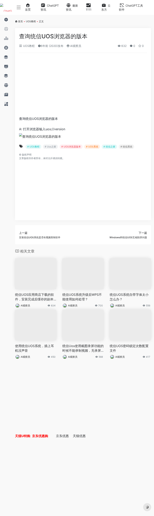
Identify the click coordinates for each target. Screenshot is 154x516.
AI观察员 (75, 45)
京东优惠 (62, 436)
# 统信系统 (126, 146)
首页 (20, 21)
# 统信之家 (109, 146)
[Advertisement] (67, 86)
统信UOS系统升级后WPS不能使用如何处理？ (82, 297)
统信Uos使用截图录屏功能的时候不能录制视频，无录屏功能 (83, 348)
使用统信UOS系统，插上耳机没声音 (34, 348)
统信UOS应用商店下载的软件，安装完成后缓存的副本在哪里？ (34, 297)
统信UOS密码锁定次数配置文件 (129, 348)
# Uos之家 (50, 146)
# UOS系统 (92, 146)
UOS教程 (31, 21)
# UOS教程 (33, 146)
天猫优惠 (79, 436)
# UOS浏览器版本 (71, 146)
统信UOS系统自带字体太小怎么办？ (129, 297)
